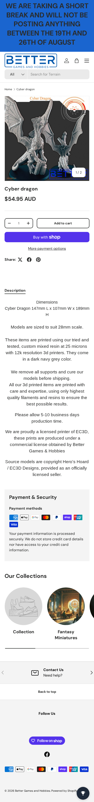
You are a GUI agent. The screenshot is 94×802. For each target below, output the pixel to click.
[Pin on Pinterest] (38, 259)
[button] (77, 61)
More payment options (47, 248)
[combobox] (47, 74)
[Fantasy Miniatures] (66, 606)
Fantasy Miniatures (66, 635)
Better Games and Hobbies (32, 791)
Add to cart (63, 223)
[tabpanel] (47, 390)
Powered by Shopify (64, 791)
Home (8, 89)
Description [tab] (15, 290)
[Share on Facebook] (29, 259)
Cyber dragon (25, 89)
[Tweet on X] (20, 259)
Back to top (47, 692)
